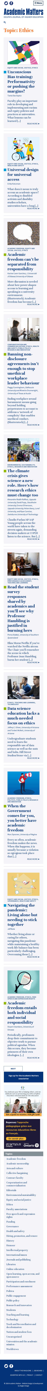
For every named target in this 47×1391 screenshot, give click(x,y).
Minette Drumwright (29, 390)
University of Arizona (30, 727)
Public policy (24, 348)
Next (13, 1068)
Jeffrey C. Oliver (14, 727)
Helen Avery (29, 508)
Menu (39, 3)
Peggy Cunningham (16, 387)
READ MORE (32, 123)
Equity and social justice (19, 68)
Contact (38, 1375)
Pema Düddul (13, 634)
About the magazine (23, 1370)
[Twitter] (6, 3)
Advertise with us (17, 1375)
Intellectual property (17, 1250)
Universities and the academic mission (21, 1343)
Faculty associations (16, 1209)
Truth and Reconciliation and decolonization (21, 1326)
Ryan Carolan (26, 511)
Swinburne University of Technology (23, 514)
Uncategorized (14, 1336)
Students (11, 1310)
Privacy (30, 1375)
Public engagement (16, 1295)
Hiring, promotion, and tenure (21, 1235)
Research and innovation (19, 350)
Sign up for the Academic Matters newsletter (24, 1077)
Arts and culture (14, 1168)
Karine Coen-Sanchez (17, 273)
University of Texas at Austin (19, 393)
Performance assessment (19, 581)
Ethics (35, 68)
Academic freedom (16, 248)
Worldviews (12, 1349)
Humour (10, 1245)
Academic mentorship (17, 1163)
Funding (10, 1221)
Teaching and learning (18, 583)
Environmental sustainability (21, 465)
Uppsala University (15, 508)
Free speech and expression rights (22, 998)
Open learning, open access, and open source (22, 1275)
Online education (15, 1269)
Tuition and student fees (18, 1332)
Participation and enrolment (20, 1281)
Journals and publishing (18, 1259)
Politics (11, 800)
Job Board (37, 1370)
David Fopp (21, 502)
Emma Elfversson (24, 505)
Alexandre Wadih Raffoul (18, 499)
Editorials (11, 1190)
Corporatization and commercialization (17, 345)
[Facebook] (11, 3)
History (10, 1240)
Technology (13, 704)
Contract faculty (14, 1177)
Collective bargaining (17, 1173)
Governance (13, 901)
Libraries (11, 1264)
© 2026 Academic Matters (12, 1383)
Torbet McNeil (17, 730)
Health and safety (16, 165)
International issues (16, 1254)
